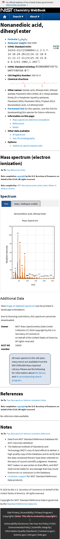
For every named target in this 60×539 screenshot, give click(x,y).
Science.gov (20, 534)
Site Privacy (13, 512)
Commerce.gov (46, 531)
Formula (12, 39)
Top (8, 170)
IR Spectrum (19, 134)
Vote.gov (42, 534)
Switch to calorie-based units (27, 145)
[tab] (6, 204)
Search (17, 16)
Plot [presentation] (6, 203)
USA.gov (31, 534)
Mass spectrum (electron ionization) (31, 119)
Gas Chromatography (24, 138)
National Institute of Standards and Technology (7, 10)
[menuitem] (5, 16)
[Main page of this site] (5, 16)
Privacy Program (43, 512)
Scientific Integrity (41, 527)
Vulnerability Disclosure (16, 523)
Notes (16, 127)
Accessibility (27, 512)
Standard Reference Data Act (22, 503)
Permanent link (16, 108)
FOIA (52, 523)
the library (40, 372)
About (33, 16)
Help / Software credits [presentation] (26, 203)
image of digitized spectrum (20, 305)
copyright (21, 176)
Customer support (17, 476)
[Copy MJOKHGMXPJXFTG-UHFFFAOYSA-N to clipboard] (28, 71)
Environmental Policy (19, 527)
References (18, 123)
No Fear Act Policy (39, 523)
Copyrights (8, 516)
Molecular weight (17, 42)
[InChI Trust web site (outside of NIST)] (56, 48)
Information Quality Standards (21, 531)
